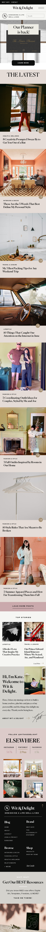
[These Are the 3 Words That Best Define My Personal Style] (23, 173)
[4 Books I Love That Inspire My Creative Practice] (12, 631)
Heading (22, 606)
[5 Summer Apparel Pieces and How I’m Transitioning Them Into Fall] (23, 561)
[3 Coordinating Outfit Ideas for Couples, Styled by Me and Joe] (23, 366)
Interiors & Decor (11, 200)
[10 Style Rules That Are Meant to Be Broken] (23, 496)
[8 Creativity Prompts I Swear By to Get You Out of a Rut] (23, 108)
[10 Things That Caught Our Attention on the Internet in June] (23, 302)
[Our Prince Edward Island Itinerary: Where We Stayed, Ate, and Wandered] (34, 631)
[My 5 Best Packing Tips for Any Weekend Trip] (23, 237)
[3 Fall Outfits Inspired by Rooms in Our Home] (23, 431)
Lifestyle (8, 329)
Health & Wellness (11, 136)
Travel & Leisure (10, 265)
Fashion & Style (9, 394)
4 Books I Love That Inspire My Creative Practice (11, 652)
